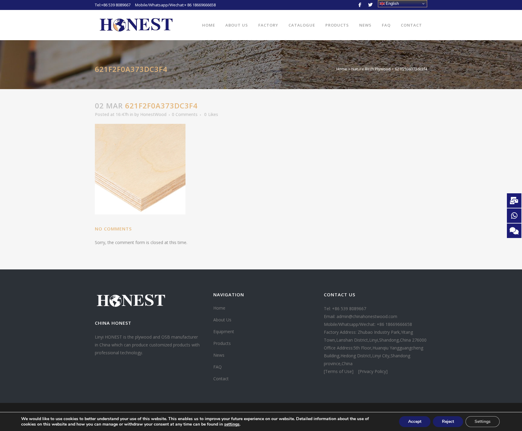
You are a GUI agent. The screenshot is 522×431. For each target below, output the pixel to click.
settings (232, 424)
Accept (414, 421)
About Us (222, 320)
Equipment (223, 331)
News (218, 355)
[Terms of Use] (339, 371)
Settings (483, 421)
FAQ (217, 367)
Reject (448, 421)
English (392, 3)
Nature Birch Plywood (371, 69)
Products (222, 343)
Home (341, 69)
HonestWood (153, 114)
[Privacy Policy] (373, 371)
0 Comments (185, 114)
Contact (221, 378)
